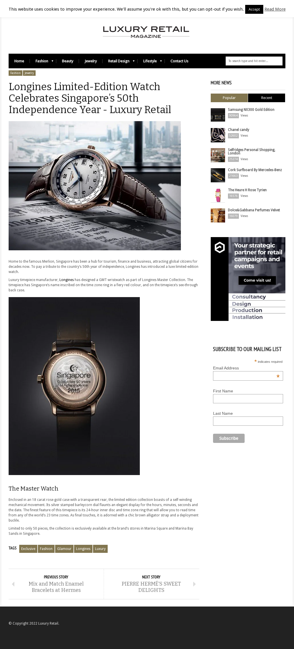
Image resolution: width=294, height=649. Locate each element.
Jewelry (91, 61)
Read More (275, 9)
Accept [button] (254, 9)
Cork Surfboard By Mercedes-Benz (255, 170)
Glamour (64, 549)
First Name (223, 391)
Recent (266, 98)
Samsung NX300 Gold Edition (251, 110)
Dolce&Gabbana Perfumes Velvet (254, 210)
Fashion (39, 62)
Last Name (223, 413)
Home (19, 61)
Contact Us (179, 61)
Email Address (246, 368)
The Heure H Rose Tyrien (247, 190)
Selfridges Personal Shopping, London (251, 151)
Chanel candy (238, 130)
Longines (66, 280)
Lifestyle (147, 62)
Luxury (100, 549)
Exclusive (28, 549)
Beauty (67, 61)
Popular (229, 98)
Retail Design (115, 62)
